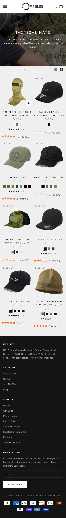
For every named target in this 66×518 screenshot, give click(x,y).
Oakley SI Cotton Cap (49, 177)
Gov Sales (8, 410)
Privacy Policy (10, 416)
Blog (5, 389)
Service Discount (11, 426)
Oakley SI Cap (17, 177)
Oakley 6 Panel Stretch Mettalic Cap (49, 113)
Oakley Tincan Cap (17, 301)
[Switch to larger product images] (55, 69)
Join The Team (10, 384)
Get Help (7, 405)
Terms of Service (11, 442)
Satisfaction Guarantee (14, 431)
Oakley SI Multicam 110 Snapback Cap (17, 241)
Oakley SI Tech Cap (49, 239)
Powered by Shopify (47, 496)
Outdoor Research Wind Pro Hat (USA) (49, 303)
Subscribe (15, 484)
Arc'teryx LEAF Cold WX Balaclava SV (17, 113)
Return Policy (9, 421)
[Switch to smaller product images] (61, 69)
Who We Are (9, 373)
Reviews (7, 437)
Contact (7, 378)
